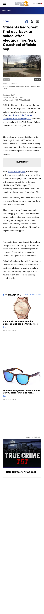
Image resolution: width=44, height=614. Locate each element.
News (6, 21)
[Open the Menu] (4, 4)
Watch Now (37, 3)
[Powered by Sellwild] (37, 437)
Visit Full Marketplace (33, 294)
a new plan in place (16, 171)
